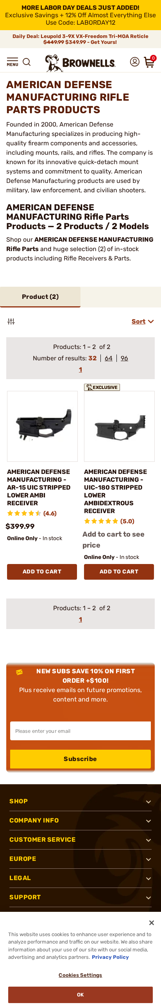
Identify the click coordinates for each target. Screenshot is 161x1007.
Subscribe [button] (80, 759)
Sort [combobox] (138, 321)
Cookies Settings (80, 975)
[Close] (151, 922)
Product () (40, 296)
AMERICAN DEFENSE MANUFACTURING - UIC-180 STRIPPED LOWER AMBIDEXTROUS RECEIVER (115, 491)
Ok (80, 995)
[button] (12, 62)
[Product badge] (105, 386)
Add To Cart (42, 571)
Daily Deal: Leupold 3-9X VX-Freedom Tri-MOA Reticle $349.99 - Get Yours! (80, 39)
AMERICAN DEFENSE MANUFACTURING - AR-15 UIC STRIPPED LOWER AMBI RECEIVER (38, 487)
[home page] (80, 63)
